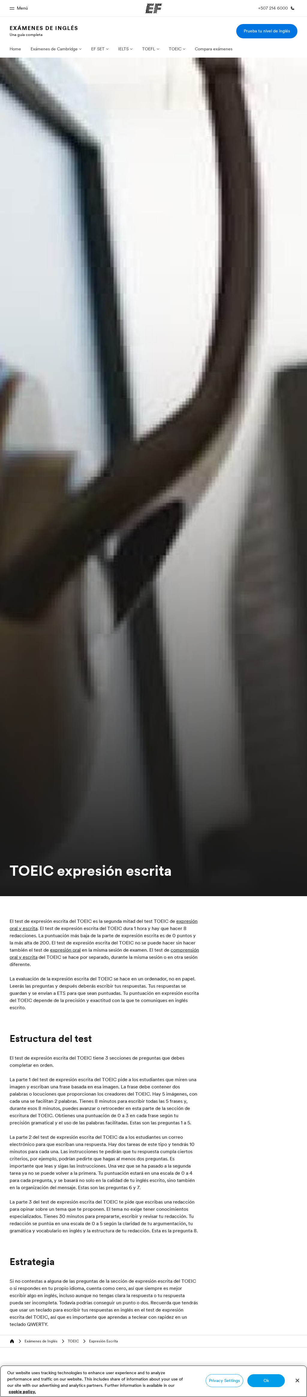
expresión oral (65, 950)
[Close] (297, 1380)
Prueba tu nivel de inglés (267, 31)
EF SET (98, 49)
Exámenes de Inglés (44, 28)
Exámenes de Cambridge (54, 49)
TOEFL (148, 49)
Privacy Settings (224, 1381)
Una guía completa (26, 34)
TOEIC (175, 49)
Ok (266, 1381)
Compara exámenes (213, 49)
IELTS (123, 49)
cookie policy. (22, 1392)
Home (15, 49)
